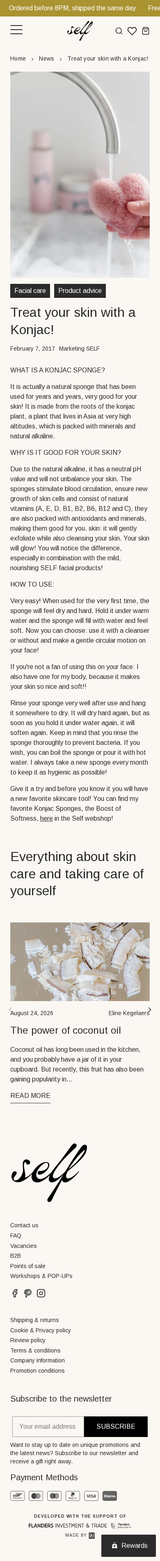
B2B (15, 1255)
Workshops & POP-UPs (41, 1276)
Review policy (28, 1340)
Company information (37, 1360)
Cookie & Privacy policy (40, 1330)
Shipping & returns (34, 1320)
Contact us (24, 1225)
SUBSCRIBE (115, 1426)
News (46, 58)
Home (18, 58)
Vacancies (23, 1246)
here (46, 818)
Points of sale (28, 1266)
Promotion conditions (37, 1370)
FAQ (15, 1235)
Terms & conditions (35, 1350)
